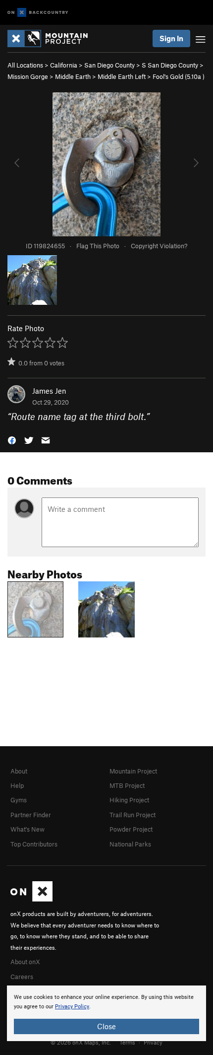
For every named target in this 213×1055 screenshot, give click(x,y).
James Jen (49, 390)
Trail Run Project (132, 815)
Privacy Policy (72, 1006)
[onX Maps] (31, 899)
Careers (21, 977)
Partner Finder (30, 815)
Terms (127, 1042)
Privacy (153, 1042)
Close (106, 1026)
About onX (25, 962)
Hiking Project (129, 800)
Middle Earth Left (122, 76)
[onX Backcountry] (38, 12)
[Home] (52, 38)
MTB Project (127, 785)
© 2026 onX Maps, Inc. (81, 1042)
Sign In (171, 38)
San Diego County (109, 65)
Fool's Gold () (179, 76)
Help (17, 785)
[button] (11, 439)
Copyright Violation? (159, 246)
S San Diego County (170, 65)
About (18, 771)
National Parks (130, 844)
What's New (27, 829)
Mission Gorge (27, 76)
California (63, 65)
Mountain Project (133, 771)
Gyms (18, 800)
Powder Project (131, 829)
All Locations (25, 65)
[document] (106, 1013)
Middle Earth (73, 76)
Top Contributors (33, 844)
